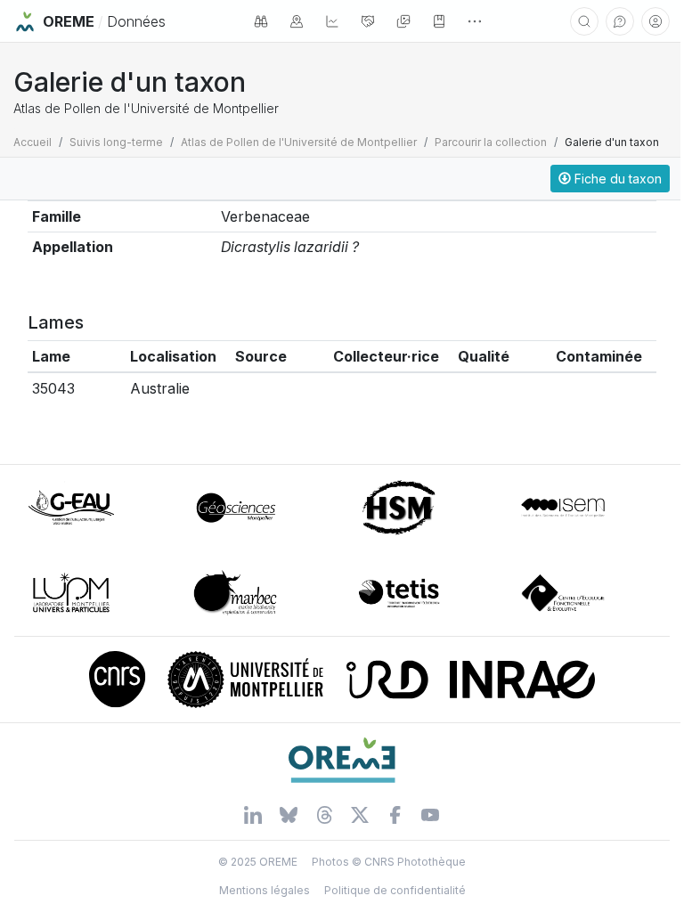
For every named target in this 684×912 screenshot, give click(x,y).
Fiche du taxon (616, 178)
